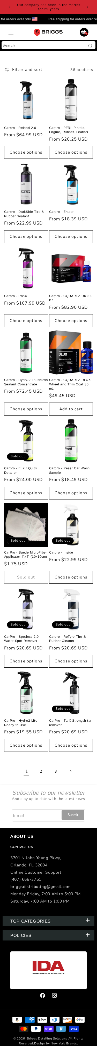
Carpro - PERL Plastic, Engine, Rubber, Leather (69, 130)
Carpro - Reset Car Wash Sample (69, 470)
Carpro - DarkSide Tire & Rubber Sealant (24, 214)
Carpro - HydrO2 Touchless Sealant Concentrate (26, 382)
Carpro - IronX (15, 296)
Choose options (26, 152)
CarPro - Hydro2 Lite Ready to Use (21, 723)
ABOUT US (22, 836)
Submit (73, 815)
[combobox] (48, 45)
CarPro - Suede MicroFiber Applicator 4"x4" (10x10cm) (25, 554)
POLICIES (21, 935)
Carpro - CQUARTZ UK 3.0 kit (71, 298)
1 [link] (26, 771)
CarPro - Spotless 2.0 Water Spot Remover (21, 639)
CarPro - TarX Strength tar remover (70, 723)
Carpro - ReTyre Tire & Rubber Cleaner (67, 639)
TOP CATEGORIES (30, 921)
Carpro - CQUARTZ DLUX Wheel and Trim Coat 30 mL (70, 384)
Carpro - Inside (61, 552)
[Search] (91, 46)
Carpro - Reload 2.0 (20, 128)
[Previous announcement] (10, 7)
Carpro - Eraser (61, 212)
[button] (11, 32)
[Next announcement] (87, 7)
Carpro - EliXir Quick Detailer (20, 470)
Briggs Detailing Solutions (47, 1038)
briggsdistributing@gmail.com (40, 887)
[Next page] (70, 772)
